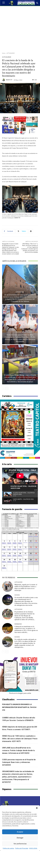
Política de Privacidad (21, 848)
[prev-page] (3, 388)
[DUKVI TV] (4, 79)
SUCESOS (17, 595)
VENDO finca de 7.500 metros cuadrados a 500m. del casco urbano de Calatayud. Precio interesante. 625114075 (19, 738)
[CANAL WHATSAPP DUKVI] (20, 674)
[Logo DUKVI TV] (11, 3)
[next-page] (7, 388)
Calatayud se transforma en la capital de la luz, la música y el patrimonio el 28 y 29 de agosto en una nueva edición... (26, 629)
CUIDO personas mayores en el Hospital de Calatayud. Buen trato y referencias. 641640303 (19, 762)
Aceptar (20, 832)
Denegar (20, 838)
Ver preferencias (20, 844)
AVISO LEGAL (33, 848)
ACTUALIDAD (11, 53)
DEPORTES (19, 332)
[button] (37, 808)
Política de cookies (8, 848)
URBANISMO (20, 292)
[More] (31, 231)
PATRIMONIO (18, 624)
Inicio (3, 53)
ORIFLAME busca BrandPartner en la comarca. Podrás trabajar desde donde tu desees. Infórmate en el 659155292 (18, 750)
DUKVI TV (9, 79)
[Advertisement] (20, 28)
